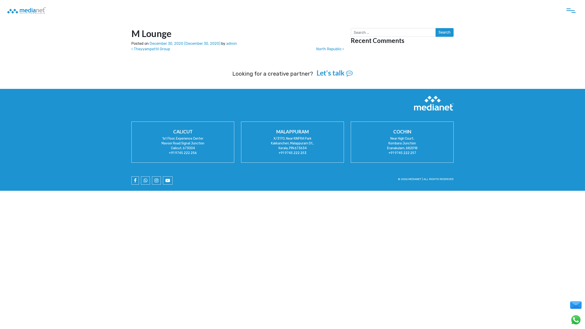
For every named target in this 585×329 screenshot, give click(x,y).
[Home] (26, 10)
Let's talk (331, 73)
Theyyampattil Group (151, 49)
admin (231, 43)
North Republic (329, 49)
